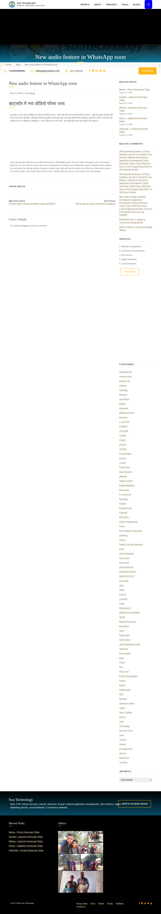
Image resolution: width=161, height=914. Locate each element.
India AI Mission (126, 567)
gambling (123, 535)
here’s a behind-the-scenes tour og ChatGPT (135, 212)
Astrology (123, 390)
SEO (121, 694)
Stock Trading (125, 712)
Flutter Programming (128, 522)
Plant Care (124, 672)
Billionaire (123, 408)
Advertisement (125, 372)
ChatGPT (123, 426)
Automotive (124, 399)
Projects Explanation (128, 676)
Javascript (123, 581)
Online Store (124, 640)
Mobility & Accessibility (129, 613)
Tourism (122, 740)
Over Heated (125, 653)
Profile (84, 5)
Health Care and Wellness (131, 544)
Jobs (121, 585)
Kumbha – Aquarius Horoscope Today (26, 837)
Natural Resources (127, 622)
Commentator (125, 454)
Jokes (122, 590)
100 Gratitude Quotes (128, 169)
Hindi (121, 549)
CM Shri (123, 449)
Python (122, 681)
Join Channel (76, 71)
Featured (147, 71)
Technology (30, 93)
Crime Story (124, 467)
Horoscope (124, 563)
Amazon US (124, 381)
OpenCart (123, 649)
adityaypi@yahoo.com (48, 71)
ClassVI (122, 445)
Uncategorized (125, 749)
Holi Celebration (126, 554)
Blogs (136, 5)
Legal (121, 603)
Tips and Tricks (126, 731)
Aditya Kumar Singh (135, 804)
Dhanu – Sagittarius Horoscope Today (26, 846)
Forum (122, 526)
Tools (124, 5)
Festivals (123, 513)
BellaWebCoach (126, 219)
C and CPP (124, 422)
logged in (26, 226)
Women (122, 753)
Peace (122, 663)
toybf (121, 227)
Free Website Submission (130, 531)
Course (122, 463)
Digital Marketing (126, 485)
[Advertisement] (80, 26)
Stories (122, 717)
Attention (123, 395)
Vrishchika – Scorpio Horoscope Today (26, 850)
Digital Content (126, 481)
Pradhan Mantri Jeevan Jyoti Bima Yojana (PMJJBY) (32, 204)
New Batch (124, 626)
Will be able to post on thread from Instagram (95, 204)
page (121, 658)
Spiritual (123, 699)
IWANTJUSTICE (126, 576)
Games (122, 540)
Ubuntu (122, 744)
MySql (122, 617)
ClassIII (122, 435)
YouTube (123, 762)
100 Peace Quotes (127, 192)
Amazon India (125, 376)
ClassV (122, 440)
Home (8, 65)
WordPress (124, 758)
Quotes (122, 685)
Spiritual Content (126, 703)
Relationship (125, 690)
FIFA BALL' (124, 517)
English (122, 504)
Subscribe (130, 272)
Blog (18, 65)
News (121, 631)
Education (123, 499)
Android (122, 386)
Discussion (124, 490)
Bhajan (122, 404)
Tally (121, 722)
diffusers (123, 476)
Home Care (124, 558)
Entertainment (125, 508)
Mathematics (125, 608)
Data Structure (125, 472)
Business (123, 417)
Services (111, 5)
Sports (122, 708)
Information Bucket (127, 572)
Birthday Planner (126, 413)
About (97, 5)
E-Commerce (125, 495)
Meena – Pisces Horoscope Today (134, 89)
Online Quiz (124, 635)
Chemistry (123, 431)
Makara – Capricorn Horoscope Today (26, 841)
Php (121, 667)
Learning (123, 599)
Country (122, 458)
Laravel (122, 594)
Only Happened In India (129, 644)
